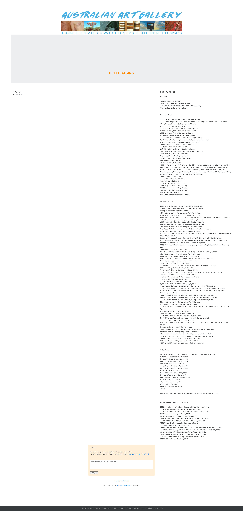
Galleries (97, 508)
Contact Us (124, 508)
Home (84, 508)
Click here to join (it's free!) (139, 454)
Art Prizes (114, 508)
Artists (90, 508)
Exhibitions (106, 508)
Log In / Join (158, 508)
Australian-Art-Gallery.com (124, 485)
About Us (148, 508)
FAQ (130, 508)
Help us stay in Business (121, 481)
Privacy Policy (139, 508)
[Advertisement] (121, 55)
